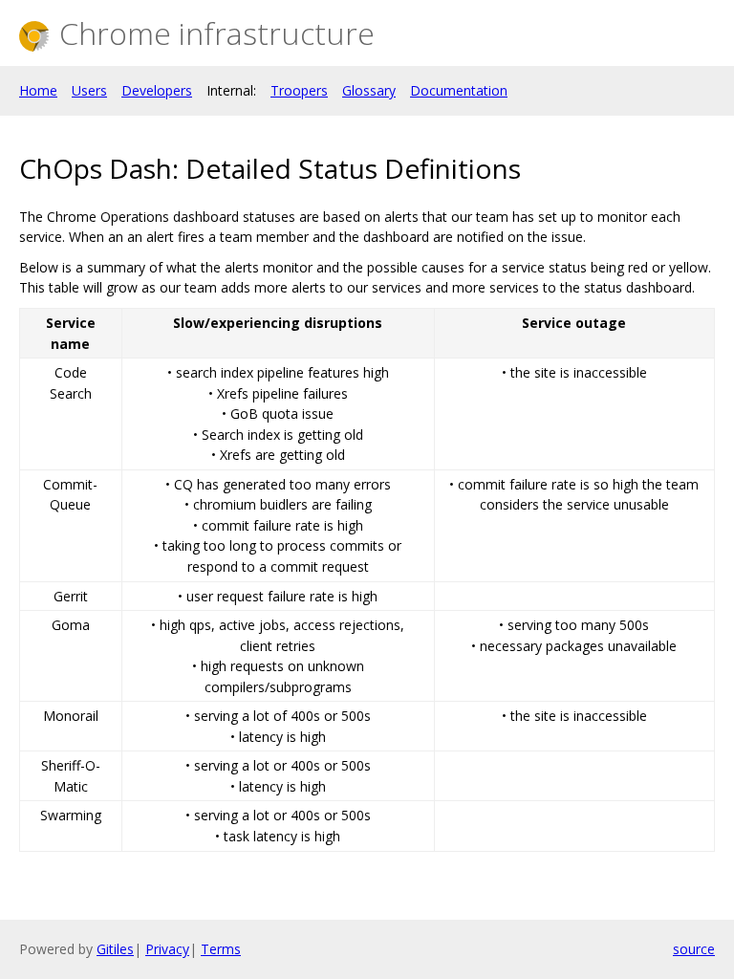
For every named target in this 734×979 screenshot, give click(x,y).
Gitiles (115, 949)
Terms (221, 949)
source (694, 949)
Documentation (458, 90)
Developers (156, 90)
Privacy (167, 949)
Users (89, 90)
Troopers (299, 90)
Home (38, 90)
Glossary (369, 90)
